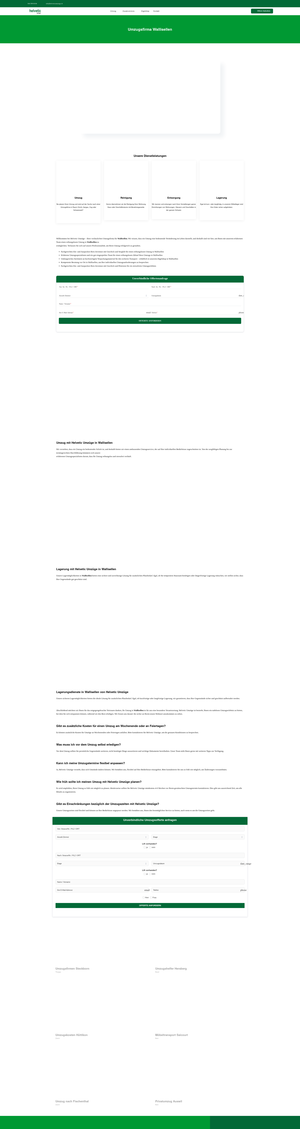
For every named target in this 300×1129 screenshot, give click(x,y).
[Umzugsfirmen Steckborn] (100, 942)
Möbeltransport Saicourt (171, 1035)
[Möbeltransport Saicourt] (200, 1008)
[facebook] (261, 3)
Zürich (57, 1038)
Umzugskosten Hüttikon (71, 1035)
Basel (157, 972)
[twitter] (265, 3)
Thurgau (58, 972)
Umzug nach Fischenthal (72, 1101)
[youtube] (272, 3)
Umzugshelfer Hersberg (171, 968)
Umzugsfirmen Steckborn (72, 968)
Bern (156, 1038)
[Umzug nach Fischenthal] (100, 1074)
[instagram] (268, 3)
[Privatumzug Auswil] (200, 1074)
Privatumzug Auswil (168, 1101)
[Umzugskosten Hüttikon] (100, 1008)
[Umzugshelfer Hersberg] (200, 942)
